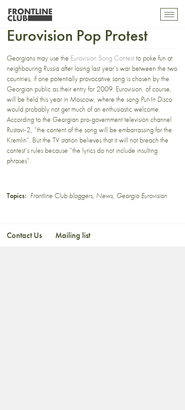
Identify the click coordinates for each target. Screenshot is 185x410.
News (104, 195)
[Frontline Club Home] (29, 12)
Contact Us (24, 235)
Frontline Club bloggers (61, 195)
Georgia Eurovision (141, 195)
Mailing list (72, 235)
